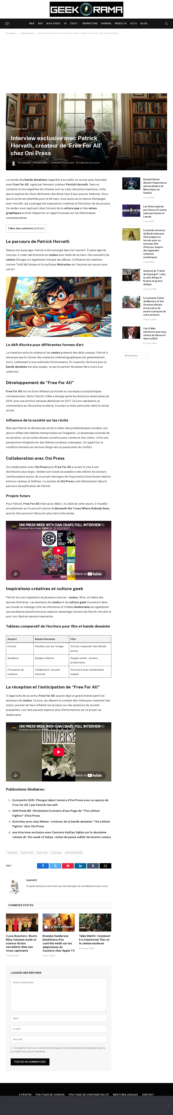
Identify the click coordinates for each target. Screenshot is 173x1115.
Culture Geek (19, 129)
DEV (40, 23)
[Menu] (7, 23)
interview (42, 852)
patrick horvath (74, 852)
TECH (73, 23)
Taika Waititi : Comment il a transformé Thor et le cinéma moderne (94, 939)
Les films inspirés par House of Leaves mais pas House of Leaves (155, 211)
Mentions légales (125, 1094)
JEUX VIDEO (53, 23)
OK (87, 1109)
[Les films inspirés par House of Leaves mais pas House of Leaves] (131, 211)
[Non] (168, 1105)
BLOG (144, 23)
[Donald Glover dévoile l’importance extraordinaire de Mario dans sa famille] (131, 183)
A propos (25, 1094)
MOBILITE (121, 23)
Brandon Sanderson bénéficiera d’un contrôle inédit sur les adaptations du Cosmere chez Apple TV (59, 943)
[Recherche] (166, 23)
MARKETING (90, 23)
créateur (12, 852)
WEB (31, 23)
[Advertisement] (86, 63)
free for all (27, 852)
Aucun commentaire (65, 163)
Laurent (26, 163)
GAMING (106, 23)
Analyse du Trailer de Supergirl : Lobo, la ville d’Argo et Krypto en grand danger (154, 278)
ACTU (133, 23)
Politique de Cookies (50, 1094)
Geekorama (13, 714)
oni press (56, 852)
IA (65, 23)
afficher (39, 228)
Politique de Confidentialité (89, 1094)
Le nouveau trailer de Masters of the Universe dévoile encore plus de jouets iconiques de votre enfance (154, 306)
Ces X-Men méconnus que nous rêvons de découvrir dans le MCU (154, 333)
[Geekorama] (86, 9)
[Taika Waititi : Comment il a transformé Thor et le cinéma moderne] (95, 923)
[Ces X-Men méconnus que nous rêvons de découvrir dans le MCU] (131, 332)
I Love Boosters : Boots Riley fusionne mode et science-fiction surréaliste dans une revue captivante (21, 943)
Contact (148, 1094)
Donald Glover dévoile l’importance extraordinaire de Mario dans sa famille (155, 186)
